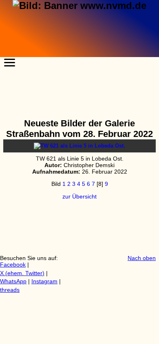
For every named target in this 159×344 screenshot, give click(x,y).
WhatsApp (13, 281)
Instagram (44, 281)
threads (10, 290)
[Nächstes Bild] (79, 146)
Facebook (13, 264)
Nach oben (142, 258)
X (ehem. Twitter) (22, 273)
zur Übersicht (79, 196)
